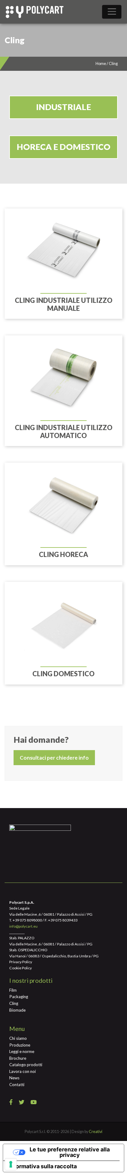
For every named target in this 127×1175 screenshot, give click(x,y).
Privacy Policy (20, 961)
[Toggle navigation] (111, 12)
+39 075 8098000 (27, 920)
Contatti (16, 1084)
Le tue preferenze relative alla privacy (70, 1152)
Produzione (19, 1045)
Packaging (18, 996)
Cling (13, 1003)
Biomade (17, 1010)
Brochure (17, 1058)
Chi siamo (18, 1038)
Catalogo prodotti (25, 1064)
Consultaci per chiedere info (54, 757)
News (14, 1077)
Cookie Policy (20, 968)
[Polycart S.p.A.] (34, 12)
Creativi (95, 1131)
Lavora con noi (22, 1071)
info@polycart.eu (23, 926)
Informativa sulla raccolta (43, 1166)
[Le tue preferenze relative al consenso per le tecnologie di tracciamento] (11, 1164)
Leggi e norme (21, 1051)
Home (101, 63)
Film (13, 990)
